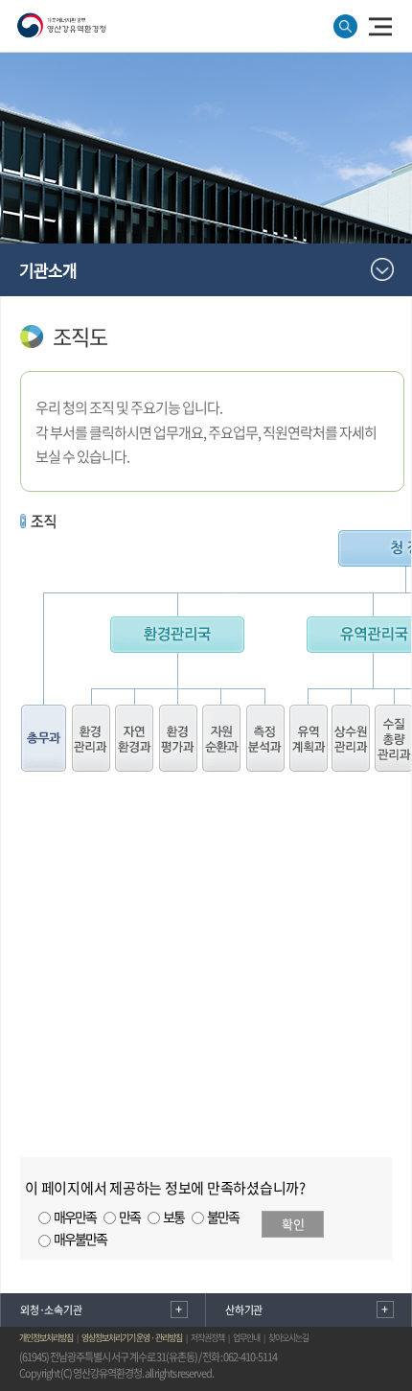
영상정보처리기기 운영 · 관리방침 (131, 1338)
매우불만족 (80, 1238)
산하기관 (244, 1310)
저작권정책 (207, 1338)
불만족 (223, 1216)
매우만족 (75, 1216)
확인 (293, 1224)
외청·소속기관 (50, 1310)
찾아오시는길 (288, 1338)
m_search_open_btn (345, 26)
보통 (173, 1216)
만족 (129, 1216)
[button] (380, 25)
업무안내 (246, 1338)
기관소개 (48, 270)
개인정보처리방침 (46, 1338)
